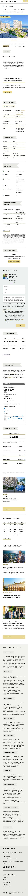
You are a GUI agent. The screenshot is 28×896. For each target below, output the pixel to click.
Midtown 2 (5, 774)
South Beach (8, 698)
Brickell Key (8, 718)
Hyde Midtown (16, 774)
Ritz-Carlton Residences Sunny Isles (13, 820)
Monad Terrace (9, 711)
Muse (8, 814)
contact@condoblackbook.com (10, 858)
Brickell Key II (6, 725)
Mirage (10, 832)
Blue (19, 666)
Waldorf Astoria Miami (13, 759)
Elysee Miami (11, 663)
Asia (8, 722)
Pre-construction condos (10, 875)
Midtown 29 (12, 779)
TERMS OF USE (6, 882)
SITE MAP (5, 884)
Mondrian (14, 705)
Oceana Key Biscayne (7, 739)
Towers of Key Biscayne (14, 748)
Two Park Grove (13, 788)
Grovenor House (10, 797)
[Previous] (1, 26)
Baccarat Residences (11, 690)
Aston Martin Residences (12, 762)
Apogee (9, 705)
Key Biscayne (8, 735)
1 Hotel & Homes (10, 710)
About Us (5, 877)
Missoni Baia (11, 664)
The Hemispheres (19, 114)
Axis (3, 676)
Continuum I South (7, 703)
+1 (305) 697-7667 (7, 856)
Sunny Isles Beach (10, 807)
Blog (4, 879)
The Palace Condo (13, 681)
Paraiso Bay (14, 660)
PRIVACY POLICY (7, 886)
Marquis (10, 758)
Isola (15, 727)
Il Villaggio (19, 707)
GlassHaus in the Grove (11, 796)
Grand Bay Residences (11, 741)
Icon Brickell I (14, 691)
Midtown (7, 770)
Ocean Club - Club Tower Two (12, 742)
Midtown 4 (10, 774)
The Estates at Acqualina (13, 815)
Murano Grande (12, 708)
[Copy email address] (15, 282)
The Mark (7, 676)
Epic (6, 758)
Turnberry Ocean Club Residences (15, 823)
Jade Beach (11, 813)
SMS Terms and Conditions (15, 320)
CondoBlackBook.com (6, 234)
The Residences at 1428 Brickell (13, 686)
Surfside (7, 827)
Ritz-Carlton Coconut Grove (12, 798)
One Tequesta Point (14, 724)
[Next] (26, 26)
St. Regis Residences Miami (12, 693)
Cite (3, 656)
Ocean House (9, 713)
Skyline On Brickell (17, 680)
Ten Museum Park (6, 756)
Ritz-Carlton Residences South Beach (16, 714)
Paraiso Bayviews (10, 662)
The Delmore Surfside (13, 838)
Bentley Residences (7, 811)
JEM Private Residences (13, 765)
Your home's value (8, 874)
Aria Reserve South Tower (12, 666)
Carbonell (5, 722)
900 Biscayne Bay (15, 756)
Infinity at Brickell (14, 676)
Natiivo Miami (9, 760)
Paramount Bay (8, 657)
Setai (6, 707)
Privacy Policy (9, 309)
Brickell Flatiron (10, 688)
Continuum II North (15, 703)
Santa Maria (9, 680)
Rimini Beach (10, 834)
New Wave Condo (17, 657)
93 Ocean (8, 839)
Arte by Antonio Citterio (8, 831)
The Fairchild (12, 793)
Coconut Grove (9, 784)
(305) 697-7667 (12, 280)
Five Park (16, 711)
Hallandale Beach (23, 111)
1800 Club (7, 656)
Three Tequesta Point (15, 722)
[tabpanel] (14, 346)
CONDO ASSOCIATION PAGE (9, 881)
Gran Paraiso (18, 663)
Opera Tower (13, 656)
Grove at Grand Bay (14, 790)
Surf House (12, 835)
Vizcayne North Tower (11, 766)
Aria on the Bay (8, 659)
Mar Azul (9, 745)
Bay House (8, 660)
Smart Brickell (9, 684)
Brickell (7, 671)
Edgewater (7, 652)
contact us (10, 377)
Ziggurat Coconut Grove (11, 801)
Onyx (16, 667)
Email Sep (11, 282)
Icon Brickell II (11, 678)
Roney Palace (16, 713)
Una (14, 684)
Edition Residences (10, 667)
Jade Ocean (17, 813)
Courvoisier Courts (9, 727)
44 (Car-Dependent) (19, 126)
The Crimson (16, 659)
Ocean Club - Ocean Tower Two (12, 746)
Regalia (8, 818)
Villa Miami (21, 667)
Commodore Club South (10, 743)
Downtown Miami (9, 752)
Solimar (15, 834)
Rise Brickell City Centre (12, 683)
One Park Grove (6, 788)
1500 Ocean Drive (12, 707)
